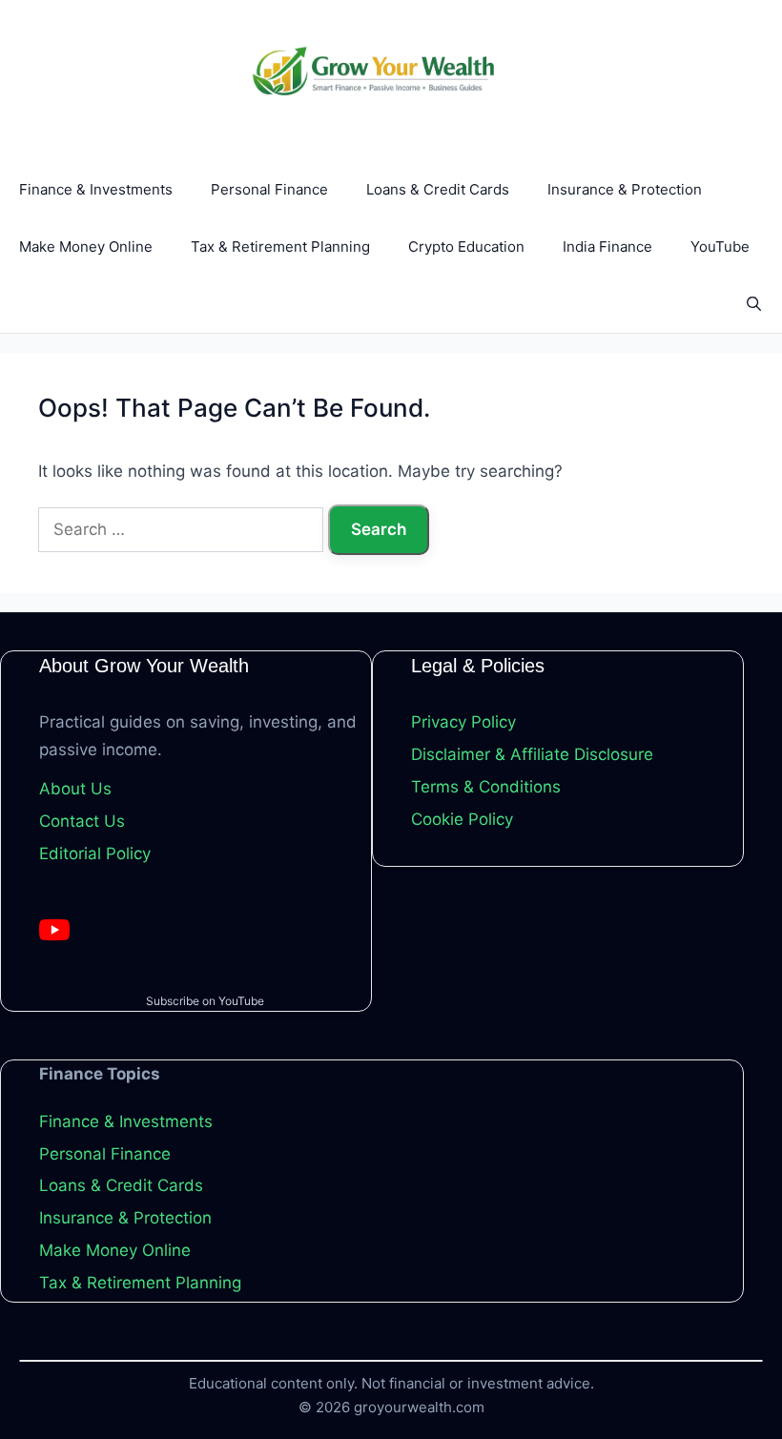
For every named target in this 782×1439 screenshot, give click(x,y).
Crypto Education (466, 246)
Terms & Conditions (486, 786)
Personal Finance (269, 189)
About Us (75, 788)
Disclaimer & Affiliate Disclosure (532, 754)
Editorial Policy (95, 853)
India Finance (607, 246)
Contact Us (82, 821)
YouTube (720, 246)
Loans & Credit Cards (437, 189)
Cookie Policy (462, 819)
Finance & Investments (96, 189)
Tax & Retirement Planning (280, 246)
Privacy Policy (463, 721)
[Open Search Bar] (754, 304)
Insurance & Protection (624, 189)
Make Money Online (86, 246)
